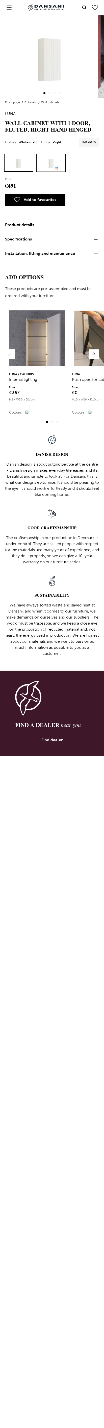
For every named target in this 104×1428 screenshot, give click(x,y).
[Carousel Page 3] (55, 93)
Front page (13, 102)
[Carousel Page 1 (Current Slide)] (44, 93)
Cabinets (30, 102)
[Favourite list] (95, 8)
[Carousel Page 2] (49, 93)
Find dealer (52, 740)
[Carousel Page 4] (60, 93)
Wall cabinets (50, 102)
